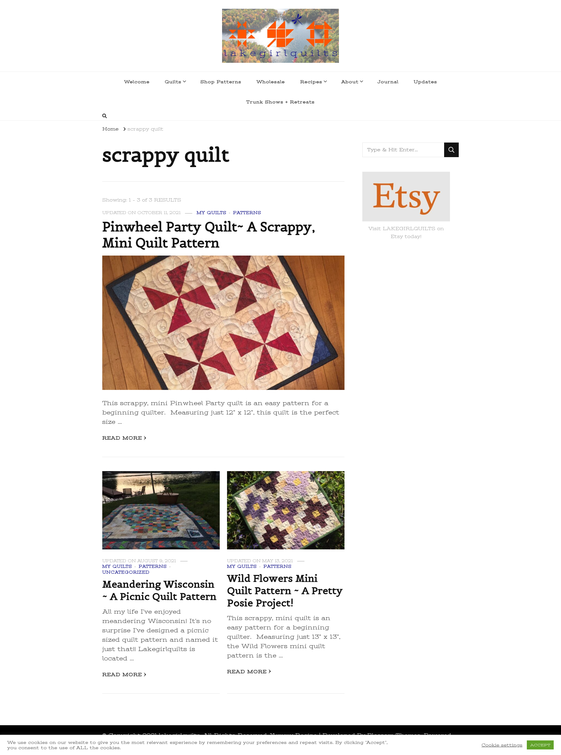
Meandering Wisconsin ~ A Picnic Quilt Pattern (159, 590)
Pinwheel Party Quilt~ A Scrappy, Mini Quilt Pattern (208, 234)
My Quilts (211, 213)
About (350, 81)
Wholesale (271, 81)
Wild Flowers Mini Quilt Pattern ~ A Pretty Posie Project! (285, 590)
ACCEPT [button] (540, 745)
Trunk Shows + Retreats (280, 102)
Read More (122, 438)
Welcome (137, 81)
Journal (388, 81)
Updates (425, 81)
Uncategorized (126, 572)
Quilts (173, 81)
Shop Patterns (220, 81)
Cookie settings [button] (502, 745)
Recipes (311, 81)
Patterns (247, 213)
